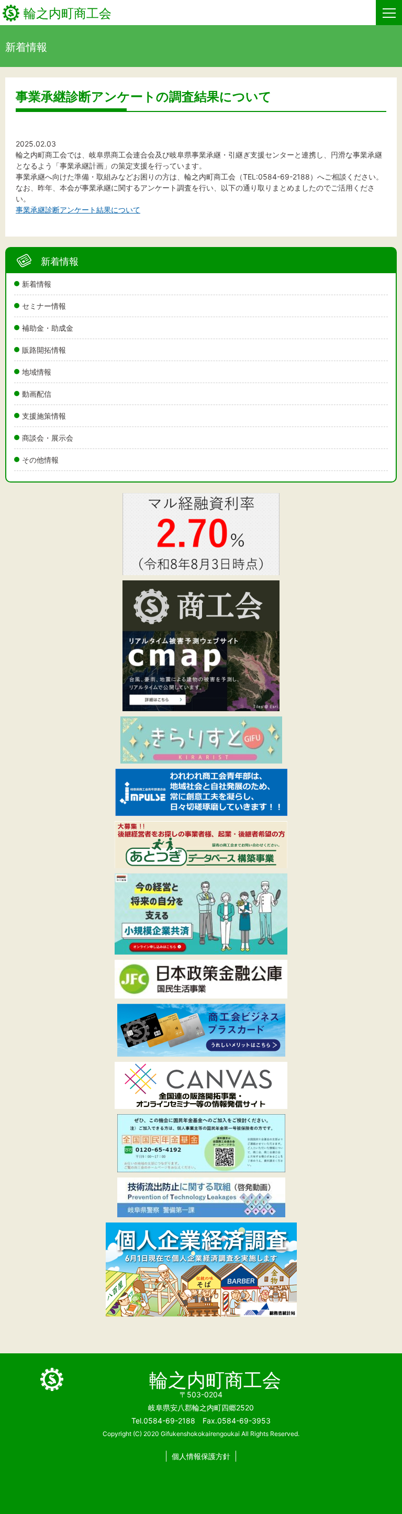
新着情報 (36, 283)
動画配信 (36, 393)
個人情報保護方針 (201, 1456)
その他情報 (40, 459)
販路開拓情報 (44, 349)
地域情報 (36, 371)
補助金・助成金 (47, 327)
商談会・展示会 (47, 437)
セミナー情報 (44, 305)
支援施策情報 (44, 415)
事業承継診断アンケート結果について (78, 209)
